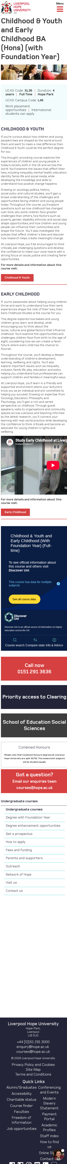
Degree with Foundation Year (28, 817)
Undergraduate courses (19, 801)
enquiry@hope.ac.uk (33, 1047)
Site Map (33, 1069)
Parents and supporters (24, 858)
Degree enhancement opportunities (33, 825)
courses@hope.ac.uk (33, 1052)
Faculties (21, 1112)
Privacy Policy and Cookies (33, 1065)
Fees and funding (19, 850)
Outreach (13, 866)
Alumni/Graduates (21, 1087)
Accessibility (22, 1094)
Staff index (49, 1136)
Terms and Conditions (33, 1074)
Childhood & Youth (17, 277)
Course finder (21, 1106)
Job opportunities (21, 1129)
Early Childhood (15, 512)
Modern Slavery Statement (49, 1103)
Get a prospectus (19, 834)
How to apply (15, 842)
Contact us (14, 891)
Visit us (11, 882)
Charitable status (21, 1099)
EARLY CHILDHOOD (20, 294)
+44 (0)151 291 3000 (33, 1042)
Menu (60, 3)
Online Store (49, 1153)
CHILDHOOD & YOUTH (22, 129)
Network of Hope (18, 874)
